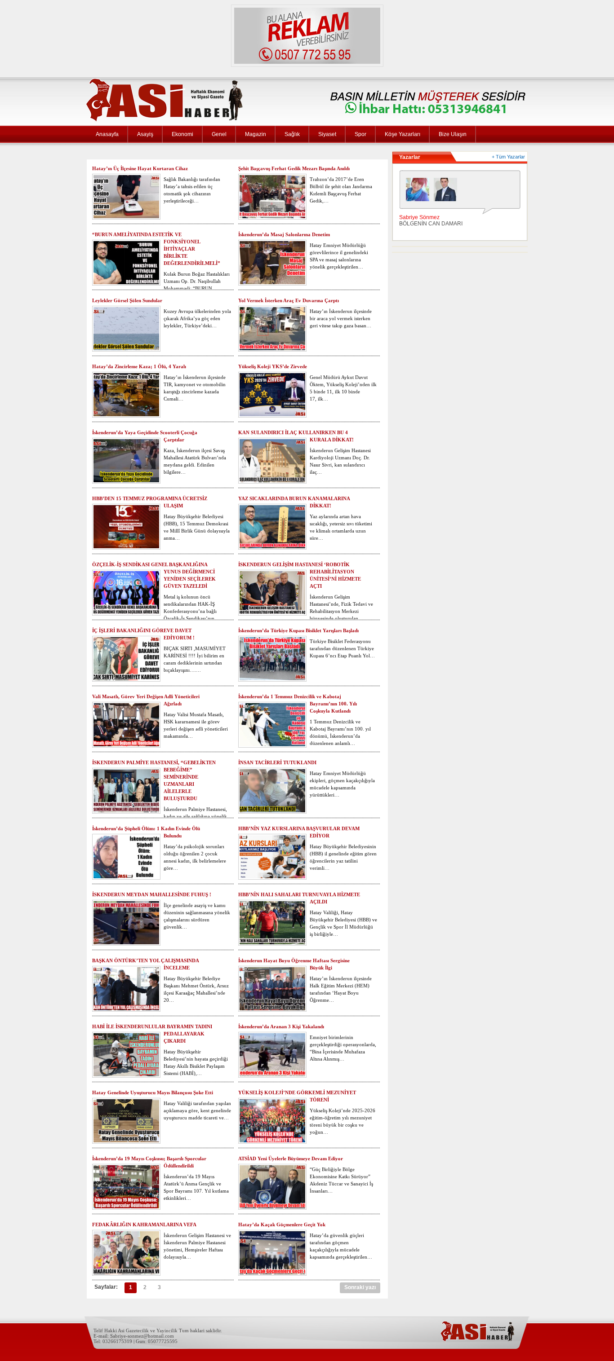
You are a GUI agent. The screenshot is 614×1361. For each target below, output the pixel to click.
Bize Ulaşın (453, 134)
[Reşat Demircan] (448, 192)
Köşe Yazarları (402, 134)
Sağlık (292, 134)
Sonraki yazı (360, 1287)
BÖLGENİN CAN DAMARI (431, 223)
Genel (219, 134)
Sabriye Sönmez (419, 217)
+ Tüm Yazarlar (508, 156)
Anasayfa (107, 134)
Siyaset (327, 134)
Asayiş (145, 134)
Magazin (255, 134)
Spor (360, 134)
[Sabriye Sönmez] (420, 192)
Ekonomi (182, 134)
